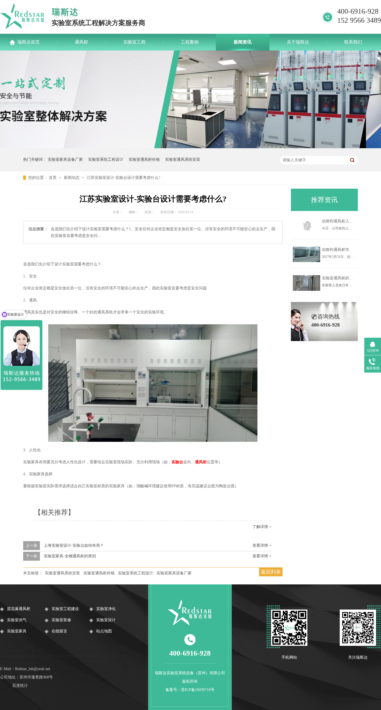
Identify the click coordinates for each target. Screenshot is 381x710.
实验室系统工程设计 (105, 159)
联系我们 (353, 42)
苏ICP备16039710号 (197, 690)
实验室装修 (61, 620)
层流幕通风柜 (18, 609)
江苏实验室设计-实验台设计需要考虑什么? (123, 178)
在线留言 (59, 631)
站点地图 (104, 631)
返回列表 (271, 572)
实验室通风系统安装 (182, 159)
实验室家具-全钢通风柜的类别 (70, 556)
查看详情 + (261, 545)
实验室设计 (106, 620)
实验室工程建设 (65, 609)
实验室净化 (106, 609)
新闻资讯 (243, 42)
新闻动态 (72, 178)
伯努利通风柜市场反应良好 (345, 250)
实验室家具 (16, 631)
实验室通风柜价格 (144, 159)
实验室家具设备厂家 (65, 159)
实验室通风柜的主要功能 (343, 278)
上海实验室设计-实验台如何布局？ (74, 545)
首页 (53, 178)
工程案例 (190, 42)
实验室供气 (16, 620)
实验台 (177, 462)
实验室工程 (134, 42)
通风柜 (81, 42)
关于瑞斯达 (298, 42)
